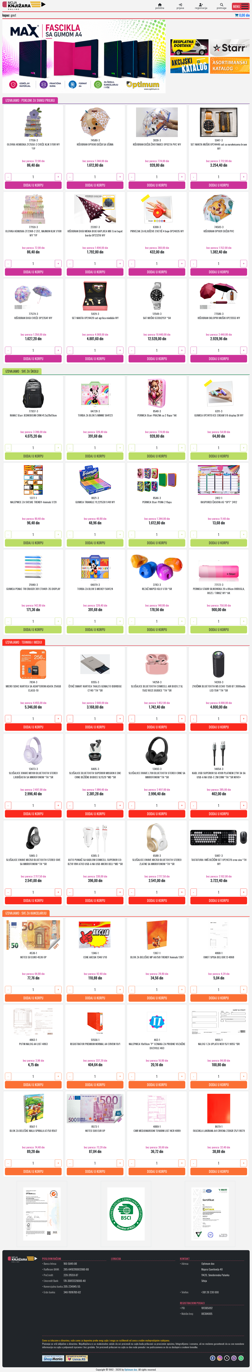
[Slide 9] (84, 88)
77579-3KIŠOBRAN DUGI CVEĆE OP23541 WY (33, 316)
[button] (241, 6)
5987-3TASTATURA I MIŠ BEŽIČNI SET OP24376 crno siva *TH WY (218, 859)
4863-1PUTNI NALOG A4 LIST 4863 (33, 1042)
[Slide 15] (125, 88)
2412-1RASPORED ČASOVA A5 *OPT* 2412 (219, 500)
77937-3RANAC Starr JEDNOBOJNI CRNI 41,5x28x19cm (33, 413)
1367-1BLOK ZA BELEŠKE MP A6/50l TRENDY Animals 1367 (157, 955)
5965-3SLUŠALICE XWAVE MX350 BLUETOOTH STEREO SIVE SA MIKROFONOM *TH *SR (33, 859)
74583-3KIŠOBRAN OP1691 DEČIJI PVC (219, 229)
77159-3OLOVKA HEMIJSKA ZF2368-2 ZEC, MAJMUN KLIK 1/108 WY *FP (33, 231)
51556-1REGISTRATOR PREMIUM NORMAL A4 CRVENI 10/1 (95, 1042)
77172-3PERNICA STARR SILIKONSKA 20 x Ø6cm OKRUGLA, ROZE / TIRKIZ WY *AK (219, 588)
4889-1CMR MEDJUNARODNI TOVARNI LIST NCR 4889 (157, 1128)
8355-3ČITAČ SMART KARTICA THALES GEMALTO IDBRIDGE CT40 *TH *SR (95, 686)
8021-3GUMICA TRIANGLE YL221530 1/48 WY (95, 500)
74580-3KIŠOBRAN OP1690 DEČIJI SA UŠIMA (95, 142)
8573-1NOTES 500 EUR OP (95, 1128)
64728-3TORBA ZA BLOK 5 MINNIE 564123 (95, 413)
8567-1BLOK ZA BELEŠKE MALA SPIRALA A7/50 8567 (33, 1128)
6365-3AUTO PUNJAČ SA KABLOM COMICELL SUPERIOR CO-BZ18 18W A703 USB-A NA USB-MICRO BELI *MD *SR (95, 859)
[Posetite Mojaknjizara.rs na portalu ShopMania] (53, 1358)
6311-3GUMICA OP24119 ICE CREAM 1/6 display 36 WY (218, 413)
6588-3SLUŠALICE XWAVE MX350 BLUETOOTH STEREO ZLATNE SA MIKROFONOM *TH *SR (157, 859)
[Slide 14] (118, 88)
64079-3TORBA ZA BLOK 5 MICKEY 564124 (95, 586)
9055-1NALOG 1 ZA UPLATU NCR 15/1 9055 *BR (219, 1042)
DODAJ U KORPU (33, 185)
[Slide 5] (56, 88)
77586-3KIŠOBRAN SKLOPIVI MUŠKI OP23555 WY (219, 316)
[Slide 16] (132, 88)
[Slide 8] (77, 88)
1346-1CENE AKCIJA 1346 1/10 (95, 955)
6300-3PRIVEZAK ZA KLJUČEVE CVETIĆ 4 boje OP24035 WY (157, 229)
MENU (236, 6)
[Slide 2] (35, 88)
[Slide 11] (98, 88)
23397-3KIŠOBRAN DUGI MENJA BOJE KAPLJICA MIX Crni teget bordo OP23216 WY (95, 231)
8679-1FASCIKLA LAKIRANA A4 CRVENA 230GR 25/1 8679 (219, 1128)
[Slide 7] (70, 88)
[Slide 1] (29, 88)
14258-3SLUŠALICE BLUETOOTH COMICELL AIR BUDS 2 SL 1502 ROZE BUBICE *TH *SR (157, 686)
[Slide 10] (91, 88)
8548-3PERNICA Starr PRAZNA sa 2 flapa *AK (157, 413)
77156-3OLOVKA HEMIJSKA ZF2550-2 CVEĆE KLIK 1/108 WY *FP (33, 144)
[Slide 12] (105, 88)
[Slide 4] (49, 88)
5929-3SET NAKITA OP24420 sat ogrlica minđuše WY (95, 316)
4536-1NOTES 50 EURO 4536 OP (33, 955)
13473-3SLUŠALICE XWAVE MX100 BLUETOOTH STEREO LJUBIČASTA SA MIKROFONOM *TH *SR (33, 773)
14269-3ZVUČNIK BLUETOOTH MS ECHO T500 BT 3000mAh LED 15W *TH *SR (218, 686)
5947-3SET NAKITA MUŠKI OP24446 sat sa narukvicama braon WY (219, 144)
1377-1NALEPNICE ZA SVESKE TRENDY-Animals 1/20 (33, 500)
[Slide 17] (139, 88)
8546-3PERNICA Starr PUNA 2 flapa (156, 500)
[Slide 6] (63, 88)
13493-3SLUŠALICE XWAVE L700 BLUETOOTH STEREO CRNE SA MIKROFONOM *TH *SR (157, 773)
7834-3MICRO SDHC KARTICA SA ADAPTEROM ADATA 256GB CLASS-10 (33, 686)
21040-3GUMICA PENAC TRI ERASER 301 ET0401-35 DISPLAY (33, 586)
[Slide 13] (112, 88)
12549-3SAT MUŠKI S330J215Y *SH (157, 316)
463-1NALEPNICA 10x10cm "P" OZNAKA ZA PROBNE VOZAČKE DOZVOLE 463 (157, 1044)
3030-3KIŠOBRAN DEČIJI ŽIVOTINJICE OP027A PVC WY (157, 142)
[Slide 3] (42, 88)
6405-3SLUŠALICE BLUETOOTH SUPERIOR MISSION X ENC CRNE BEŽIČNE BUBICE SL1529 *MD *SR (95, 773)
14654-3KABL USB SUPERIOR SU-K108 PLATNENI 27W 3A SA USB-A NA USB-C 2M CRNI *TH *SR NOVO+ (219, 773)
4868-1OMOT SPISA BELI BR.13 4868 (218, 955)
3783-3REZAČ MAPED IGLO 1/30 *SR (157, 586)
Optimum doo (130, 1369)
